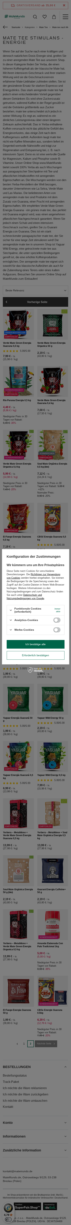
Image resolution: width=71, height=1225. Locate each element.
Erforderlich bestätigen (35, 655)
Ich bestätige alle (35, 644)
